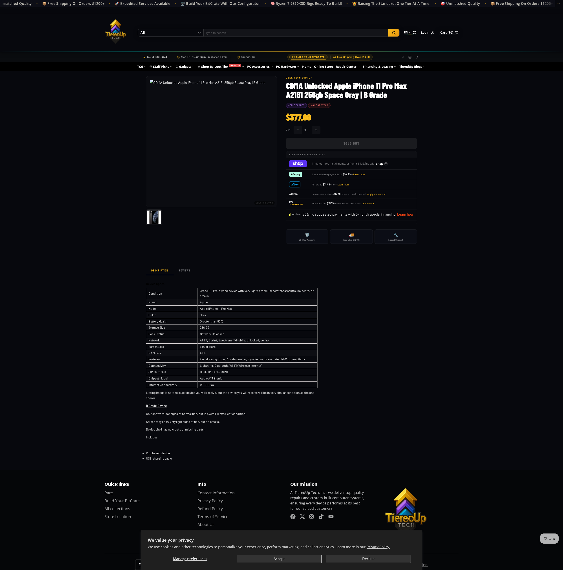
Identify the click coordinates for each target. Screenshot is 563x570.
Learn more (359, 174)
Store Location (117, 516)
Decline (368, 558)
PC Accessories (258, 66)
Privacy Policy (210, 500)
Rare (108, 492)
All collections (117, 508)
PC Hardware (286, 66)
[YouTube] (331, 516)
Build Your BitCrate (310, 57)
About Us (205, 524)
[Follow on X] (302, 516)
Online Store (323, 66)
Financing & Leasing (378, 66)
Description (159, 270)
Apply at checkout (376, 194)
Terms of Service (212, 516)
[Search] (393, 33)
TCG (140, 66)
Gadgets (185, 66)
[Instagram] (410, 57)
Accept (279, 558)
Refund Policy (210, 508)
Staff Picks (161, 66)
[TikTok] (417, 57)
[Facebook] (403, 57)
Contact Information (216, 492)
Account (428, 33)
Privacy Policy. (378, 546)
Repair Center (346, 66)
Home (306, 66)
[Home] (115, 32)
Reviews (185, 270)
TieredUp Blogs (410, 66)
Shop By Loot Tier (220, 66)
